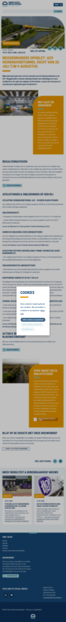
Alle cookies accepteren (33, 319)
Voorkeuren (28, 329)
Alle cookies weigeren (32, 324)
